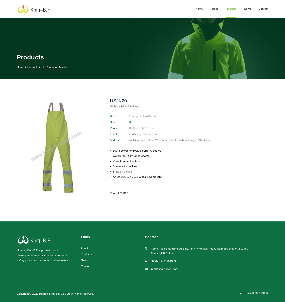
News (247, 8)
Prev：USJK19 (119, 193)
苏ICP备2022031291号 (254, 293)
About (214, 8)
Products (230, 8)
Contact (263, 8)
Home (199, 8)
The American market (54, 67)
